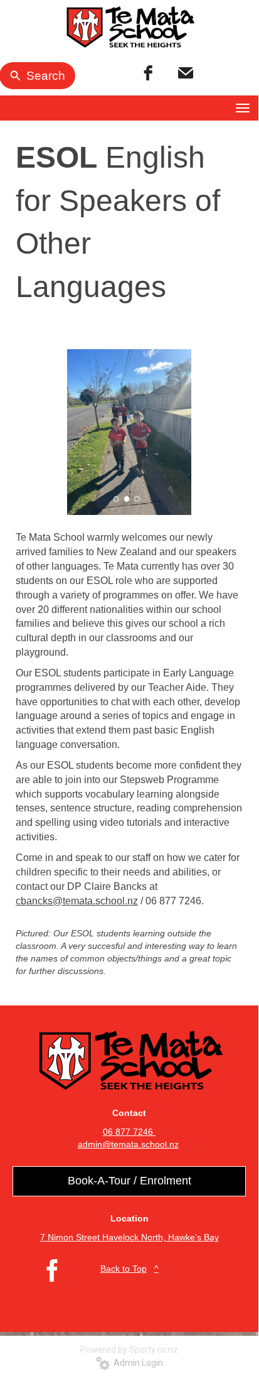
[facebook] (148, 73)
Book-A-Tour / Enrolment (129, 1180)
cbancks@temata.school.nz (77, 901)
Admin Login (136, 1363)
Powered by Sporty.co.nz (129, 1350)
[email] (185, 73)
